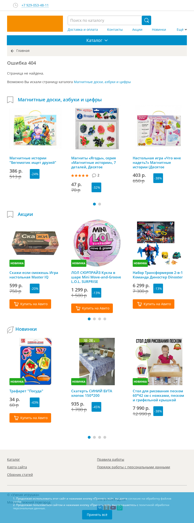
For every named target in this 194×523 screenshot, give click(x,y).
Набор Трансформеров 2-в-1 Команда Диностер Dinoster (158, 274)
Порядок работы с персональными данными (133, 467)
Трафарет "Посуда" (26, 391)
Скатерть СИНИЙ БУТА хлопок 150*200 (91, 393)
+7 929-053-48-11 (35, 5)
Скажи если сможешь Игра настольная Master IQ (33, 274)
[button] (94, 204)
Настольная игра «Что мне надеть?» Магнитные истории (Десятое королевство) (157, 162)
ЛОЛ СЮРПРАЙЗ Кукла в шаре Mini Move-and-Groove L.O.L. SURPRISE (96, 277)
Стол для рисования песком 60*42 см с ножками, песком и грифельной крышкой (158, 395)
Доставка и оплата (83, 29)
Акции (137, 29)
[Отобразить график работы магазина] (15, 5)
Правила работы (110, 459)
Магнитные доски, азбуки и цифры (102, 82)
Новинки (159, 29)
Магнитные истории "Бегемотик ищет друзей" (32, 160)
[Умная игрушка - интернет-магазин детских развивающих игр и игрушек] (35, 24)
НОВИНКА (17, 263)
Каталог (13, 459)
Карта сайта (17, 467)
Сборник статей (20, 474)
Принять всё (97, 514)
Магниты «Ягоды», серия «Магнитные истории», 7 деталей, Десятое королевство (93, 162)
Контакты (115, 29)
